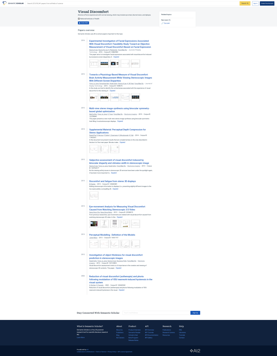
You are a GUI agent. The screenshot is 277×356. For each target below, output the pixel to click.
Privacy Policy (112, 352)
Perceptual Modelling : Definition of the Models (112, 235)
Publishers (119, 332)
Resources (166, 335)
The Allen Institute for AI (195, 351)
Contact (181, 338)
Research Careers (169, 333)
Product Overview (135, 330)
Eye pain (167, 23)
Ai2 (88, 349)
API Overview (149, 330)
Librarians (182, 332)
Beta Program (133, 338)
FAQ (180, 330)
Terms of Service (101, 352)
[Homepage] (13, 3)
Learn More (81, 337)
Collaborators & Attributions (85, 352)
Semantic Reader (134, 332)
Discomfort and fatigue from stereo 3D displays (112, 181)
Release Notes (133, 340)
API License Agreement (125, 352)
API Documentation (151, 335)
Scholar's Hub (133, 335)
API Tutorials (149, 332)
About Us (119, 330)
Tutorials (182, 335)
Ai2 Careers (120, 338)
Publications (167, 330)
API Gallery (148, 338)
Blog (118, 335)
